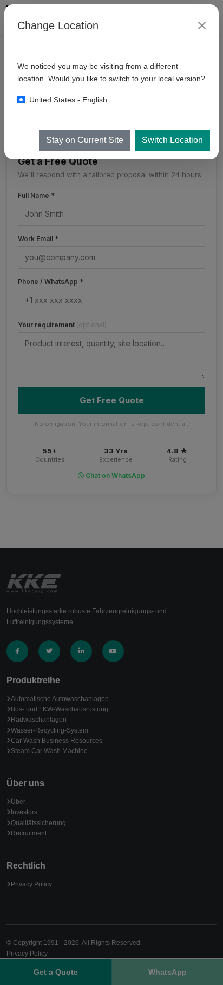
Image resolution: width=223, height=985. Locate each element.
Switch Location (172, 140)
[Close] (202, 25)
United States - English (68, 99)
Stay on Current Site (84, 140)
